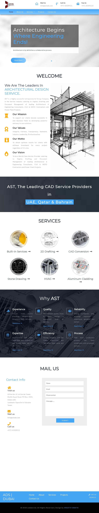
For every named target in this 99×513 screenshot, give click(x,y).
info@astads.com (46, 6)
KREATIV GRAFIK (71, 508)
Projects (41, 12)
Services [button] (30, 12)
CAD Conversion (79, 251)
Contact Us (52, 12)
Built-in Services (17, 251)
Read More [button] (16, 323)
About (41, 495)
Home (11, 12)
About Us (20, 12)
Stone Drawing (17, 278)
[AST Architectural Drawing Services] (18, 4)
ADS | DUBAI (8, 497)
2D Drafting (48, 251)
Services (52, 495)
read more (18, 60)
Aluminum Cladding (80, 278)
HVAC (48, 278)
